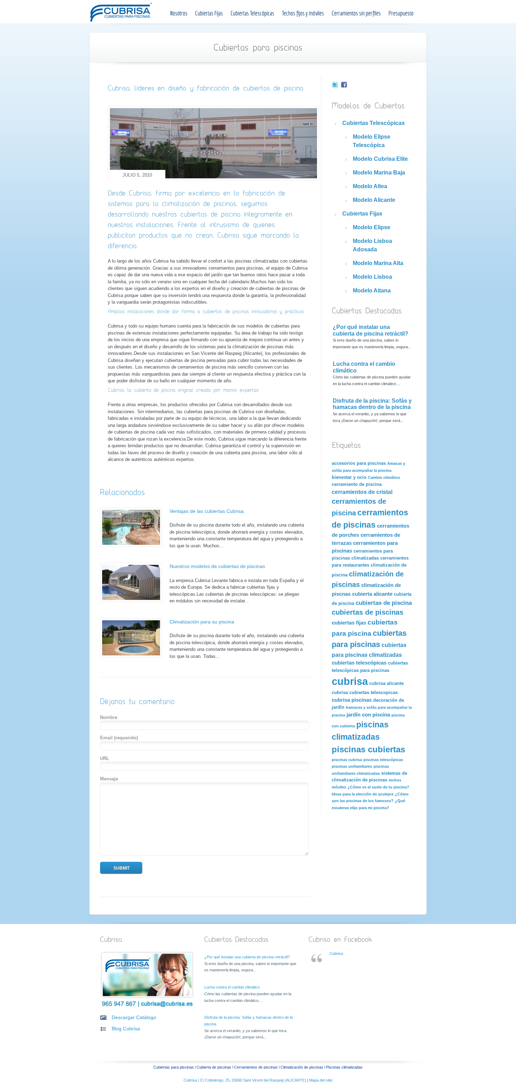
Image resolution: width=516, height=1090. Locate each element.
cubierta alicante (372, 594)
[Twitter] (335, 85)
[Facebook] (344, 85)
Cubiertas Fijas (209, 13)
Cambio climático (384, 477)
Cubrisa (336, 953)
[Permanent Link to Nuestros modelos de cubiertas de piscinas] (131, 600)
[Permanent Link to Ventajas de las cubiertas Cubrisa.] (131, 545)
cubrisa (350, 681)
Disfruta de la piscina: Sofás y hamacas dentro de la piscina (372, 404)
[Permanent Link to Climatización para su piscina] (131, 656)
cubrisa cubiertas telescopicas (365, 692)
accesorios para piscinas (359, 463)
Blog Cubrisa (126, 1028)
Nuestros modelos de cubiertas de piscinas (217, 566)
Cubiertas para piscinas (173, 1067)
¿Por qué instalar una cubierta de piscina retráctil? (370, 330)
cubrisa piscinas (352, 700)
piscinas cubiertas (368, 749)
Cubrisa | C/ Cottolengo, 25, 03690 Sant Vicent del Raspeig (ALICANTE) (245, 1080)
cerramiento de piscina (357, 484)
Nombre (108, 717)
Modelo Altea (370, 186)
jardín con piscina (368, 715)
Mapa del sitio (320, 1080)
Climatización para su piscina (202, 622)
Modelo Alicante (374, 200)
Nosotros (178, 13)
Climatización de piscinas (301, 1067)
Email (119, 737)
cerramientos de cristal (362, 492)
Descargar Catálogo (134, 1017)
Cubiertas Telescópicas (252, 13)
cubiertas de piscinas (367, 612)
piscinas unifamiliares (352, 766)
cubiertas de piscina (384, 602)
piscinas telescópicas (383, 760)
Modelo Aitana (372, 290)
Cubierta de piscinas (214, 1067)
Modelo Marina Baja (379, 173)
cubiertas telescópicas (359, 663)
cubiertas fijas (349, 623)
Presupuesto (401, 13)
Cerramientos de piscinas (256, 1067)
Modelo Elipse (371, 227)
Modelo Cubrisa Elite (380, 159)
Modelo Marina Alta (378, 263)
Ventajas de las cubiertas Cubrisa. (207, 511)
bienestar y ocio (349, 477)
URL (104, 758)
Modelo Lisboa (372, 277)
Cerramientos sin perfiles (356, 13)
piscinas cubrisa (347, 760)
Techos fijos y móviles (303, 13)
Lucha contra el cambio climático (232, 987)
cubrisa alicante (386, 683)
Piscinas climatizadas (344, 1067)
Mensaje (109, 778)
